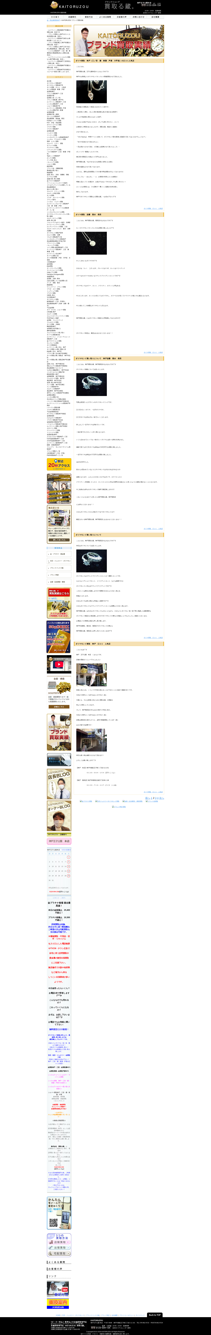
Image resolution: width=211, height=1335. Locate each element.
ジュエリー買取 (53, 133)
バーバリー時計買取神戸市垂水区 (58, 401)
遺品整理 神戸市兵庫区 (55, 391)
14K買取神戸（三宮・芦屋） (56, 453)
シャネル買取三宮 (53, 397)
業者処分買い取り (53, 170)
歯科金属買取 (51, 330)
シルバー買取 (52, 164)
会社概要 (114, 1315)
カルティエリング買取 (54, 218)
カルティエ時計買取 (53, 193)
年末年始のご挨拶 (53, 318)
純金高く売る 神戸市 (54, 351)
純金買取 (50, 266)
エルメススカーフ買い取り (55, 333)
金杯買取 (50, 264)
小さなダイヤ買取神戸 (54, 418)
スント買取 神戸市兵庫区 (55, 384)
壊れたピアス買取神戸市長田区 (57, 366)
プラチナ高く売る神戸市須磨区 (57, 353)
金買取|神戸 (51, 91)
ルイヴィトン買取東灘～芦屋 (56, 108)
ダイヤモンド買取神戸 (54, 83)
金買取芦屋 (50, 95)
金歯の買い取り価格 (53, 179)
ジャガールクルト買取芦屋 (55, 372)
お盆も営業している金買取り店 (57, 281)
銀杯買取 (50, 166)
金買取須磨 (50, 131)
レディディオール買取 (54, 150)
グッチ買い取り (52, 160)
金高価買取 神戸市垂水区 (55, 376)
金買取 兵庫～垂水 (53, 278)
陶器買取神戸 (51, 326)
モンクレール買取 (53, 343)
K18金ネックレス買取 (55, 120)
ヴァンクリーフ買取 (53, 430)
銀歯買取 (50, 172)
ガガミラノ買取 (52, 428)
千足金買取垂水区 (53, 412)
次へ (161, 798)
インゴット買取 (53, 135)
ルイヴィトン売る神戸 (54, 254)
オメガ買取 (50, 195)
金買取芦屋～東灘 (53, 114)
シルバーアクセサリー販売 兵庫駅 (58, 222)
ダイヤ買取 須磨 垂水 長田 (88, 214)
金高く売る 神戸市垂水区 (55, 364)
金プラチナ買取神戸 (53, 181)
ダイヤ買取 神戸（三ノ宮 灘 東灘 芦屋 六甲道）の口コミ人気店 (105, 61)
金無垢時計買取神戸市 (54, 422)
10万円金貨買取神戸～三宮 (56, 441)
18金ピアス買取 (52, 272)
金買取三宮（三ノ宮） (54, 98)
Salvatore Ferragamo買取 (55, 274)
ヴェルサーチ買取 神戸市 (55, 378)
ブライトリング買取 (53, 243)
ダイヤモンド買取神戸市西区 (56, 414)
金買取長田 (50, 416)
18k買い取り (51, 295)
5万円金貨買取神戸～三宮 (55, 439)
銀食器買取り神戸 (53, 374)
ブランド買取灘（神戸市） (55, 100)
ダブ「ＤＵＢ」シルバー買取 (56, 310)
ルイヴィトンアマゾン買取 (56, 224)
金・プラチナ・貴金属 (57, 554)
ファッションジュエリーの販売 (58, 183)
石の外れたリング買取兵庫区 (56, 399)
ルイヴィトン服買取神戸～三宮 (57, 443)
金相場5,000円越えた (54, 328)
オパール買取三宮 (53, 256)
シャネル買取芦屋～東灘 (55, 110)
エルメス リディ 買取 (55, 143)
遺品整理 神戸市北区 (54, 380)
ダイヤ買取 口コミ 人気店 (56, 87)
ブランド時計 (54, 575)
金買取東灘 (50, 112)
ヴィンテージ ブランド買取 (57, 287)
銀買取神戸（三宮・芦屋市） (56, 301)
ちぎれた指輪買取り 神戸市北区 (58, 370)
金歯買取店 (50, 276)
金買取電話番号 (52, 434)
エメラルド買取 (53, 177)
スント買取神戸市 (53, 387)
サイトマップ (140, 1315)
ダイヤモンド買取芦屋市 (55, 233)
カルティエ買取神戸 (53, 389)
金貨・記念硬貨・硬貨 (57, 582)
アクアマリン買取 (53, 147)
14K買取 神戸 (51, 312)
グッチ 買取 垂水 (53, 283)
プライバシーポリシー (126, 1315)
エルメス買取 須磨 (53, 235)
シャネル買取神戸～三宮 (55, 104)
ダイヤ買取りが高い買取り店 (56, 349)
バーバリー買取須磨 (53, 407)
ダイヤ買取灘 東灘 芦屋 (55, 89)
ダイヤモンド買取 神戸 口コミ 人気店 (93, 644)
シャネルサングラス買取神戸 (56, 239)
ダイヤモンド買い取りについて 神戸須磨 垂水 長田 (98, 358)
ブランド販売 (51, 199)
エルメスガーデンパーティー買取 (58, 316)
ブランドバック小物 (56, 568)
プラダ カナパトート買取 (55, 197)
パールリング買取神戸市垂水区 (57, 424)
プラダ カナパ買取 (53, 289)
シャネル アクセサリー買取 (56, 139)
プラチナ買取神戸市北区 (55, 420)
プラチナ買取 (52, 127)
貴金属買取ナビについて (55, 368)
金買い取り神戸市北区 (54, 382)
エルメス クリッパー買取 (55, 191)
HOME (58, 1315)
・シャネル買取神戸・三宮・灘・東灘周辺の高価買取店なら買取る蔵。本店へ (58, 53)
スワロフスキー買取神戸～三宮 (57, 436)
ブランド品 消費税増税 (55, 168)
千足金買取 (50, 308)
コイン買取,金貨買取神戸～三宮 (57, 247)
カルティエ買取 (52, 314)
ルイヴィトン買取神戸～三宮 (56, 102)
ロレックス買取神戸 (53, 116)
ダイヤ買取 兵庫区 (53, 324)
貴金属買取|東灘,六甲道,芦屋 (56, 241)
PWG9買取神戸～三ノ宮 (55, 455)
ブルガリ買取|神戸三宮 (54, 237)
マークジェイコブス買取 (55, 270)
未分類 (49, 81)
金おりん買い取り (53, 189)
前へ (147, 798)
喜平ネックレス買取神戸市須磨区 (58, 393)
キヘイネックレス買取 (54, 268)
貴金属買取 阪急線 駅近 (55, 118)
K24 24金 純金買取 (55, 123)
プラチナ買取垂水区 (53, 409)
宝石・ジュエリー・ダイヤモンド (73, 1315)
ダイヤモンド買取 (53, 299)
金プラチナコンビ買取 (54, 341)
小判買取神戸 (51, 262)
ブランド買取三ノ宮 (53, 451)
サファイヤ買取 (52, 145)
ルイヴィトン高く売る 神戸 (56, 347)
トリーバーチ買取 (53, 432)
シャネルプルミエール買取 (55, 212)
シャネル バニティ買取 (55, 202)
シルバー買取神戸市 (53, 106)
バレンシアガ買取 (53, 162)
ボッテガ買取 (52, 158)
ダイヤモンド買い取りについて (88, 535)
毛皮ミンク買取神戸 (54, 156)
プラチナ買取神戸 (53, 129)
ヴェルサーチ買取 (53, 322)
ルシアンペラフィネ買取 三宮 (57, 226)
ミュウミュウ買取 (53, 291)
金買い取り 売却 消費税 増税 (58, 174)
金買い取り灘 (51, 220)
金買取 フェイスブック (55, 320)
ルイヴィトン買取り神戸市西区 (57, 426)
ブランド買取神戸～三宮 (55, 93)
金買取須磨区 (51, 395)
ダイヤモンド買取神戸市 (55, 85)
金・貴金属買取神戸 (53, 20)
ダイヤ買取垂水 (52, 345)
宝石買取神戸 (51, 297)
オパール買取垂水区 (53, 335)
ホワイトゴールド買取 (54, 125)
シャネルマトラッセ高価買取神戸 (58, 137)
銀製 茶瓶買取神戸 (53, 445)
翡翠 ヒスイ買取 (53, 141)
